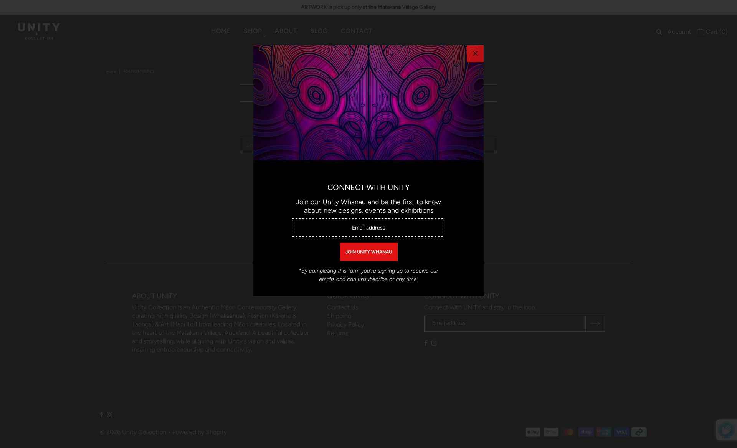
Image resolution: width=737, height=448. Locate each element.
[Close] (475, 53)
